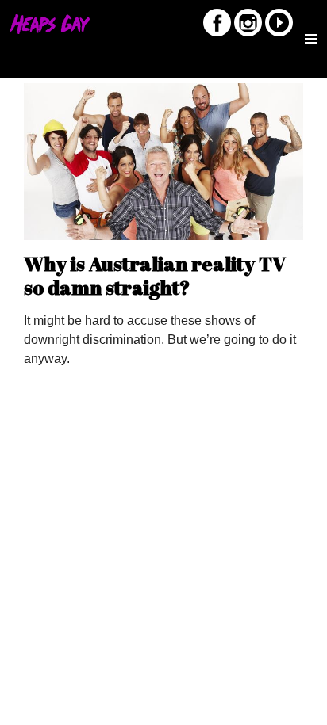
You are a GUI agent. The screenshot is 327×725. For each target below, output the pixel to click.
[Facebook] (217, 33)
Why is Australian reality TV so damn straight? (155, 275)
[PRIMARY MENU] (311, 27)
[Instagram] (248, 33)
